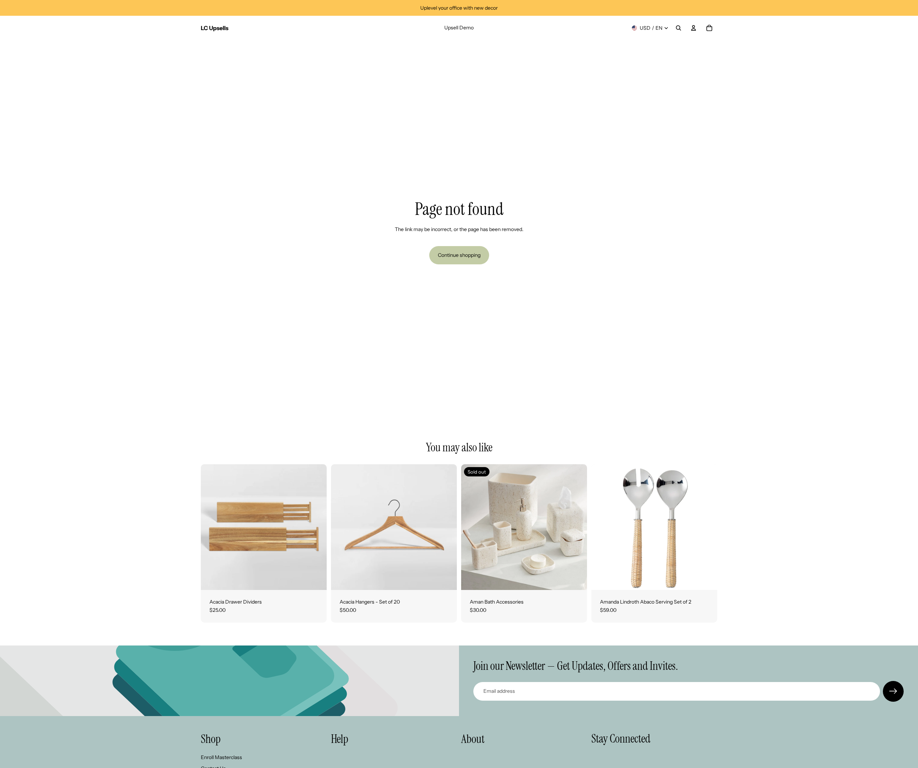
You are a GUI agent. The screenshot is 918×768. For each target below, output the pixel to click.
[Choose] (315, 578)
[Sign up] (893, 691)
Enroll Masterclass (221, 757)
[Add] (706, 578)
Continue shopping (459, 255)
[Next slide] (316, 527)
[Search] (678, 28)
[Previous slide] (211, 527)
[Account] (693, 28)
